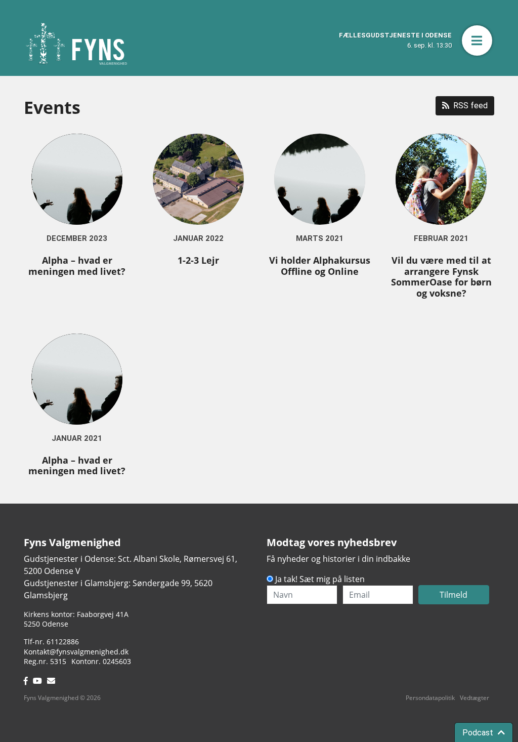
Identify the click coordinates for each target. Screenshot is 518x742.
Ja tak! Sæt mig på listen (320, 579)
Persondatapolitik (430, 697)
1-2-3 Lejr (198, 260)
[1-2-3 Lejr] (198, 179)
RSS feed (470, 105)
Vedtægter (474, 697)
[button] (477, 40)
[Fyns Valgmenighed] (76, 44)
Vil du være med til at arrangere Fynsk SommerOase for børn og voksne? (441, 276)
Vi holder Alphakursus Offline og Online (319, 265)
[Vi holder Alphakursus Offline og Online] (319, 179)
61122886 (63, 641)
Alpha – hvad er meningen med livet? (76, 265)
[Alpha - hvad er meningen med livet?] (76, 179)
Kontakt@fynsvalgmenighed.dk (76, 651)
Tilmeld (453, 594)
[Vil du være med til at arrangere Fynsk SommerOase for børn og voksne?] (441, 179)
